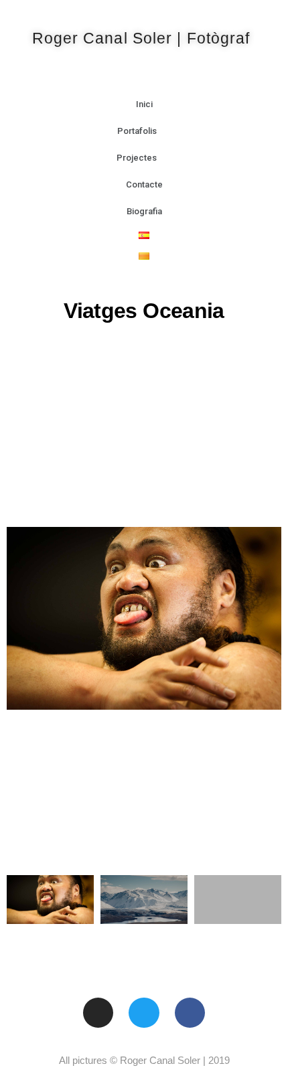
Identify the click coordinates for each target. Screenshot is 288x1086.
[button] (18, 618)
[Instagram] (98, 1013)
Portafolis (137, 131)
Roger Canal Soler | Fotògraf (141, 38)
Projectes (137, 158)
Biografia (144, 211)
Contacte (144, 184)
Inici (144, 104)
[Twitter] (144, 1013)
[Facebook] (190, 1013)
